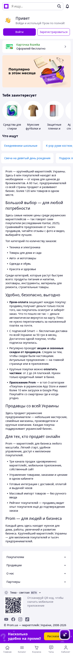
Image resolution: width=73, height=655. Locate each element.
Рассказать (54, 636)
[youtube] (6, 619)
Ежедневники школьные (20, 145)
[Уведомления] (67, 6)
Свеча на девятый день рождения (27, 158)
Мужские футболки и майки (33, 128)
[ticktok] (27, 619)
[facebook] (13, 619)
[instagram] (20, 619)
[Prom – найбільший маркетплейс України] (6, 6)
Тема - (20, 592)
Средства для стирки (12, 126)
